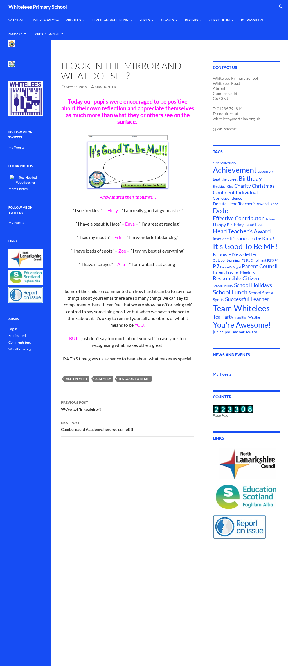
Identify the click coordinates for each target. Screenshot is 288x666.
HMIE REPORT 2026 (45, 20)
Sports (218, 299)
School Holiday (223, 286)
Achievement (76, 379)
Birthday (250, 178)
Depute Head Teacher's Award (241, 203)
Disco (273, 204)
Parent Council (46, 33)
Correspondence (227, 198)
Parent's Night (230, 267)
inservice (221, 239)
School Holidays (253, 285)
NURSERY (15, 33)
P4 (276, 260)
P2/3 (270, 260)
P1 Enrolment (256, 260)
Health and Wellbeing (110, 20)
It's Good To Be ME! (134, 379)
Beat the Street (225, 179)
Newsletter (244, 254)
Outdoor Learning (226, 260)
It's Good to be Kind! (252, 238)
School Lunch (230, 292)
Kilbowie (222, 254)
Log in (12, 329)
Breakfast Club (223, 186)
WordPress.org (19, 349)
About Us (73, 20)
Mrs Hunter (105, 87)
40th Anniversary (224, 163)
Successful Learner (247, 299)
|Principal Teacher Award (235, 331)
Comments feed (20, 342)
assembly (103, 379)
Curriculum (219, 20)
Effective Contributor (238, 218)
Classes (167, 20)
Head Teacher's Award (242, 231)
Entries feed (17, 335)
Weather (254, 317)
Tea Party (223, 316)
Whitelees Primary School (37, 7)
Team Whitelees (241, 308)
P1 (242, 260)
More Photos (18, 189)
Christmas (263, 186)
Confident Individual (235, 192)
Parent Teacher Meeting (234, 272)
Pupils (145, 20)
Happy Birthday (228, 224)
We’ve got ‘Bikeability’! (81, 406)
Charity (242, 186)
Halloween (272, 219)
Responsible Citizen (236, 278)
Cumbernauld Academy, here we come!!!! (97, 426)
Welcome (16, 20)
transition (241, 317)
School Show (260, 292)
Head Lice (253, 224)
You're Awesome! (242, 324)
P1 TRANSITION (252, 20)
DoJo (220, 211)
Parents (191, 20)
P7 (216, 266)
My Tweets (222, 374)
